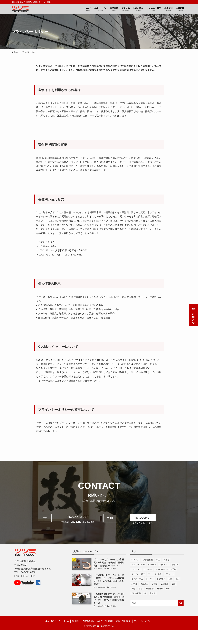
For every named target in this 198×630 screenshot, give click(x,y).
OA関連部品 (148, 560)
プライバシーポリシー (143, 621)
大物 (170, 579)
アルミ (166, 560)
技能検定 (164, 584)
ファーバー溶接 (154, 574)
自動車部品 (136, 593)
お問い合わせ (193, 317)
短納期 (160, 588)
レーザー (150, 579)
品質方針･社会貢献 (105, 621)
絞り (168, 588)
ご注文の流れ (88, 621)
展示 (177, 579)
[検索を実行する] (181, 603)
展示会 (134, 584)
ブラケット (169, 574)
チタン (175, 565)
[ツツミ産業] (20, 9)
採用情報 (76, 621)
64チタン (135, 560)
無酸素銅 (150, 588)
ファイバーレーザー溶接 (165, 569)
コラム (66, 621)
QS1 (158, 560)
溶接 (140, 588)
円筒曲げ (161, 579)
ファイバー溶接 (138, 574)
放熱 (174, 584)
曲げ (133, 588)
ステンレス (164, 565)
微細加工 (144, 584)
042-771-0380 (78, 517)
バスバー (148, 569)
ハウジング (136, 569)
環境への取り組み (123, 621)
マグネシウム (137, 579)
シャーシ (152, 565)
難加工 (152, 593)
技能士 (154, 584)
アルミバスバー (138, 565)
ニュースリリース (52, 621)
